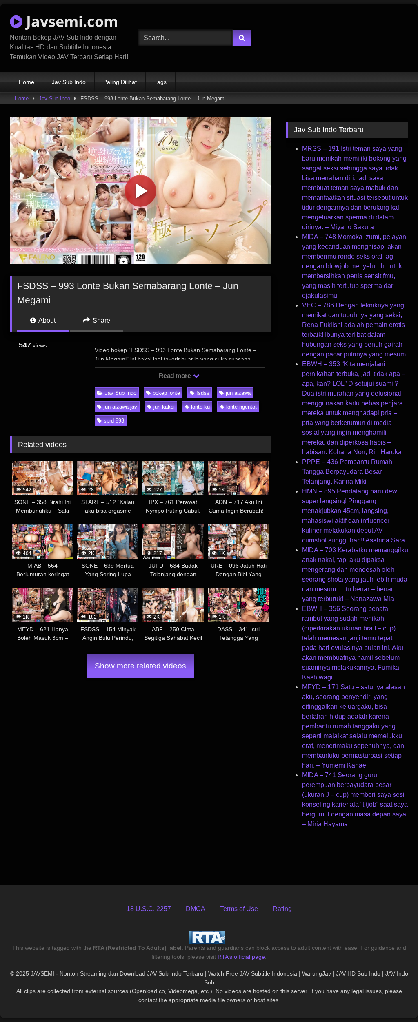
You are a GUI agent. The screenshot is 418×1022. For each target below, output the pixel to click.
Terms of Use (239, 908)
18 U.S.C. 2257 (149, 908)
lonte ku (200, 407)
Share (100, 320)
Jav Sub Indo (69, 82)
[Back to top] (393, 998)
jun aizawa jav (120, 407)
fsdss (202, 393)
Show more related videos (140, 665)
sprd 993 (114, 421)
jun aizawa (238, 393)
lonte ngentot (241, 407)
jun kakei (164, 407)
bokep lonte (166, 393)
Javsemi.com (70, 21)
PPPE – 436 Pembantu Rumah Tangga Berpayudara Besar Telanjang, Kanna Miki (347, 471)
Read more (175, 375)
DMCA (195, 908)
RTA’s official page (241, 956)
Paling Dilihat (120, 82)
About (46, 320)
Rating (282, 908)
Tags (160, 82)
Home (26, 82)
